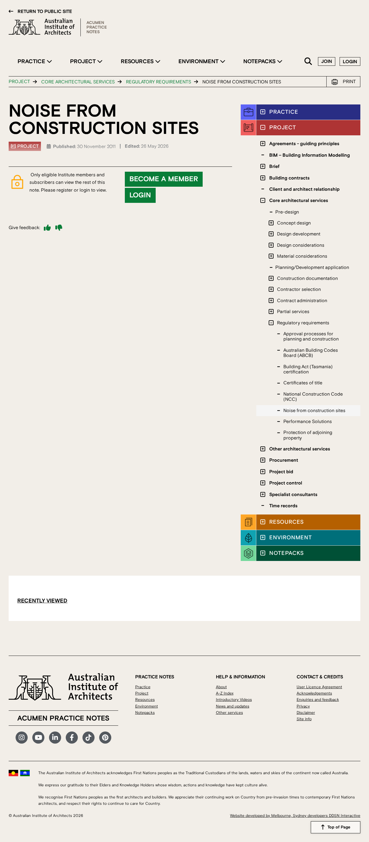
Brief (274, 166)
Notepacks (260, 61)
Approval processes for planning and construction (311, 336)
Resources (138, 61)
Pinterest (105, 737)
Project (83, 61)
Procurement (283, 460)
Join (326, 61)
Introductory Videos (234, 699)
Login (350, 62)
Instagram (22, 737)
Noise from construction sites (314, 410)
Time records (283, 506)
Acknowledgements (314, 693)
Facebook (72, 737)
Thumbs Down (58, 227)
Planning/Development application (312, 267)
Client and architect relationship (304, 189)
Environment (199, 61)
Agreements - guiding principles (304, 144)
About (221, 686)
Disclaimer (306, 712)
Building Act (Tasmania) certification (308, 369)
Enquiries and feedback (318, 699)
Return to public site (45, 11)
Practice (32, 61)
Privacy (303, 706)
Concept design (294, 223)
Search (308, 61)
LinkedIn (55, 737)
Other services (229, 712)
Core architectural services (78, 82)
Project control (285, 483)
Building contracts (289, 178)
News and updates (232, 706)
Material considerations (302, 256)
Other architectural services (299, 449)
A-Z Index (225, 693)
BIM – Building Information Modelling (309, 155)
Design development (298, 234)
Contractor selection (299, 289)
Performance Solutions (307, 421)
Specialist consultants (293, 494)
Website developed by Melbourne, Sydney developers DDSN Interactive (295, 815)
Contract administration (302, 301)
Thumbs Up (47, 227)
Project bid (281, 472)
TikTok (88, 737)
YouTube (38, 737)
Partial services (293, 312)
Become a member (163, 179)
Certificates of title (302, 383)
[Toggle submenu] (262, 111)
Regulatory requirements (158, 82)
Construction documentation (307, 278)
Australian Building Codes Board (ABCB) (310, 352)
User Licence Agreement (319, 686)
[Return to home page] (45, 27)
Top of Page (338, 827)
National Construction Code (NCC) (313, 396)
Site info (304, 718)
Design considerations (300, 245)
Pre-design (287, 212)
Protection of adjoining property (307, 435)
